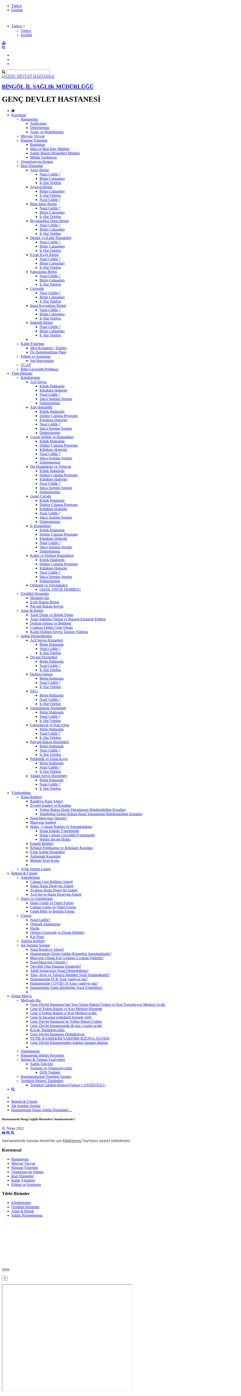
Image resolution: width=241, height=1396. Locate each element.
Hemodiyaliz (39, 598)
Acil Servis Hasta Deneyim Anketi (55, 894)
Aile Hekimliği (41, 407)
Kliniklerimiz (30, 378)
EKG (34, 691)
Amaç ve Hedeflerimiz (47, 132)
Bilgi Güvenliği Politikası (39, 369)
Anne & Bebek (32, 611)
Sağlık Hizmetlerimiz (36, 636)
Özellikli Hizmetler (35, 594)
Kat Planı (37, 937)
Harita (34, 928)
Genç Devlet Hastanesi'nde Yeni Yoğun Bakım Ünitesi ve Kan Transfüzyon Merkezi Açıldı (97, 1005)
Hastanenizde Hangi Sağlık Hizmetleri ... (41, 1110)
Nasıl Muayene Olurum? (48, 818)
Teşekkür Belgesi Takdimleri (42, 1081)
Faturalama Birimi (43, 272)
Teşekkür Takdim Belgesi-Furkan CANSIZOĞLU (67, 1085)
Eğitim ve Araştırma (35, 356)
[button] (18, 26)
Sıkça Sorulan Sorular (56, 399)
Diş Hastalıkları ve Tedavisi (50, 467)
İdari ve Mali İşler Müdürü (49, 149)
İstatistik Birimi (41, 323)
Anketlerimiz (30, 877)
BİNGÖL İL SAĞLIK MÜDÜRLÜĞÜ (48, 87)
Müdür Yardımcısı (43, 157)
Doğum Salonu (41, 674)
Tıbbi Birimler (21, 373)
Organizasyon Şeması (37, 162)
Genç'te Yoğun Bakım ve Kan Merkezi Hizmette (66, 1009)
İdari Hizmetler (32, 166)
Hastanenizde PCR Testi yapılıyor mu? (59, 979)
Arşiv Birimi (39, 170)
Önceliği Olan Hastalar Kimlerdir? (55, 966)
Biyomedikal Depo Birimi (49, 221)
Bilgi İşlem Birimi (43, 204)
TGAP (26, 365)
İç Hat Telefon (50, 183)
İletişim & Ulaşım (24, 873)
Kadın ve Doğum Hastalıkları (52, 556)
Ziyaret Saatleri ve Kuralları (50, 805)
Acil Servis (38, 382)
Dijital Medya (21, 996)
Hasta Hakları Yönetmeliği (59, 831)
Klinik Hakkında (52, 386)
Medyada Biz (31, 1000)
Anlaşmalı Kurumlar (45, 856)
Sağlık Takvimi (41, 1064)
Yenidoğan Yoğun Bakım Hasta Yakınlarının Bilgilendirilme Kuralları (91, 814)
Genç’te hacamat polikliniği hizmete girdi (60, 1017)
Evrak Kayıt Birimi (44, 255)
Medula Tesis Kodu (44, 860)
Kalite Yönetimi (32, 344)
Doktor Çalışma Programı (59, 416)
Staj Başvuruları (42, 361)
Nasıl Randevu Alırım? (47, 949)
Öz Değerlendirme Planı (48, 352)
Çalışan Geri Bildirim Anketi (51, 882)
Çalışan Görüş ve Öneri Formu (53, 907)
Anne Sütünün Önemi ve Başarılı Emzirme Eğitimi (68, 619)
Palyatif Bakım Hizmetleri (49, 742)
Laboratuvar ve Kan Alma (49, 725)
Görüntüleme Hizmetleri (48, 708)
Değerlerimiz (39, 128)
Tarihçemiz (38, 123)
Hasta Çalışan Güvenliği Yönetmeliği (67, 835)
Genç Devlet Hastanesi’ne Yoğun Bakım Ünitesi (66, 1021)
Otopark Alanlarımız (45, 924)
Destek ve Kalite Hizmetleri (50, 238)
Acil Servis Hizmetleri (46, 640)
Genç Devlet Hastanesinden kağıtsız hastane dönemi (69, 1043)
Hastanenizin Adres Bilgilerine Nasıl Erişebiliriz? (66, 988)
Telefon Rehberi (33, 941)
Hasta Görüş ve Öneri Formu (51, 903)
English (17, 10)
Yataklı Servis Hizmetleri (48, 776)
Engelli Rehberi (41, 844)
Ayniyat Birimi (41, 187)
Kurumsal (18, 115)
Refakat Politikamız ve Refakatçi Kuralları (61, 848)
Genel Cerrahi (40, 496)
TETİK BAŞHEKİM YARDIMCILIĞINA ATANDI (69, 1038)
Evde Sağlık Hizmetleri (47, 852)
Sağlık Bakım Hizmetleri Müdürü (55, 153)
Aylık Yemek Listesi (36, 869)
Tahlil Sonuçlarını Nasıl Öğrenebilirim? (59, 971)
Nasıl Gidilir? (40, 920)
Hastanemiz (29, 119)
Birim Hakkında (52, 644)
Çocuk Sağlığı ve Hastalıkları (52, 437)
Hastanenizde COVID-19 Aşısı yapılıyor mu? (64, 983)
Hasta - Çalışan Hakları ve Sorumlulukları (61, 827)
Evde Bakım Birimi (44, 602)
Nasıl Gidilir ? (50, 174)
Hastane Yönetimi (34, 140)
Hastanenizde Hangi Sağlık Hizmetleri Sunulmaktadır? (70, 954)
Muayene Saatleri (43, 822)
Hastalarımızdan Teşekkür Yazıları (46, 1077)
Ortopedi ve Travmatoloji (49, 585)
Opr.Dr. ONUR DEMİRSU (60, 589)
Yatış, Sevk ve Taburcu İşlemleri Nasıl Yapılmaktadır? (70, 975)
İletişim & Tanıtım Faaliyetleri (43, 1060)
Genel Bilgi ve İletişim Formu (52, 911)
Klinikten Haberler (53, 390)
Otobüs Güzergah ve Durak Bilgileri (57, 933)
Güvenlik (37, 289)
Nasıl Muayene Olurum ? (49, 962)
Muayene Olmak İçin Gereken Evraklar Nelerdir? (67, 958)
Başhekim (37, 145)
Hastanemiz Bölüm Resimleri (42, 1055)
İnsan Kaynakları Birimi (48, 306)
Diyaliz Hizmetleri (43, 657)
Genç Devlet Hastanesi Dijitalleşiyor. (57, 1034)
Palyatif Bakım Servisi (46, 606)
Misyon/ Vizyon (33, 136)
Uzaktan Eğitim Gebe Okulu (51, 628)
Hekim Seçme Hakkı (55, 839)
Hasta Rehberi (31, 797)
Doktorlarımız (50, 403)
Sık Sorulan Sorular (35, 945)
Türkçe (16, 6)
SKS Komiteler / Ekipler (48, 348)
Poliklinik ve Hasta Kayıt (49, 759)
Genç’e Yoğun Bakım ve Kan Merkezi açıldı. (63, 1013)
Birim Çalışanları (52, 179)
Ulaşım (26, 916)
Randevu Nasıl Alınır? (46, 801)
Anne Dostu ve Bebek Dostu (51, 615)
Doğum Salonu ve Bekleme (50, 623)
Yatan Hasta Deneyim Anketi (51, 886)
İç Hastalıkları (40, 526)
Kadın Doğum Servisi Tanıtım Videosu (59, 632)
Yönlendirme (21, 793)
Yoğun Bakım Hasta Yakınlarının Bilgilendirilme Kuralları (83, 810)
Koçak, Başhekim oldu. (47, 1030)
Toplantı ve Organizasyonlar (51, 1068)
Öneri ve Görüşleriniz (37, 899)
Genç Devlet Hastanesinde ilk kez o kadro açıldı (66, 1026)
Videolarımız (30, 1051)
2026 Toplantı (50, 1072)
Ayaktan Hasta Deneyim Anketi (53, 890)
